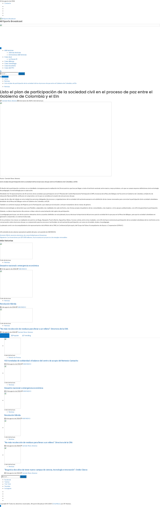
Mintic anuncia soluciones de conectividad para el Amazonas (23, 235)
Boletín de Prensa (15, 357)
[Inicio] (0, 48)
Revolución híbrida (8, 304)
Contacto (7, 3)
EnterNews (57, 504)
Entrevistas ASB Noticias (18, 55)
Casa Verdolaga (10, 63)
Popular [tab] (16, 335)
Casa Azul (8, 57)
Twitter (7, 482)
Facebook (7, 480)
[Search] (0, 71)
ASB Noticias (8, 50)
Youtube (7, 486)
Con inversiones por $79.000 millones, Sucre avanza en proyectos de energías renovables (33, 237)
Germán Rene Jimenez (9, 101)
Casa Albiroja (9, 61)
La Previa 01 (13, 59)
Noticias (7, 86)
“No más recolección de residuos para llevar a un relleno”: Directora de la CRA (34, 329)
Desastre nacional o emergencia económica (19, 265)
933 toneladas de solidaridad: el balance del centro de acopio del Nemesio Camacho (41, 361)
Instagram (7, 488)
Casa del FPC (9, 68)
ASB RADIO (23, 269)
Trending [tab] (27, 335)
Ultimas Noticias (15, 53)
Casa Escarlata (10, 66)
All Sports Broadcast (11, 21)
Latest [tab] (5, 335)
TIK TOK (7, 484)
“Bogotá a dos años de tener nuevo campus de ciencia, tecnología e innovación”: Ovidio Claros (45, 470)
